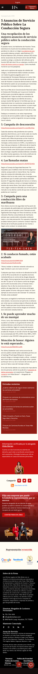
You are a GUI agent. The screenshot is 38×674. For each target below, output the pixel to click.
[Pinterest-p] (23, 627)
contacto (4, 374)
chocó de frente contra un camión (12, 64)
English (17, 2)
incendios (29, 591)
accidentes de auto (17, 587)
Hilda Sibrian (7, 446)
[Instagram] (8, 627)
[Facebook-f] (4, 627)
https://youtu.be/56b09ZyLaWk (11, 347)
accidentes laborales (14, 589)
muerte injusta (14, 595)
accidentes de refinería (19, 591)
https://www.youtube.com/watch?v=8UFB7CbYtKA (18, 164)
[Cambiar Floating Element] (31, 665)
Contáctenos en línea (14, 515)
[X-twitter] (13, 627)
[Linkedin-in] (18, 627)
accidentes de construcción (11, 593)
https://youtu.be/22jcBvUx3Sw (11, 263)
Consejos (4, 16)
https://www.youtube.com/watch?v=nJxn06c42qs (17, 128)
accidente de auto (28, 51)
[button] (2, 7)
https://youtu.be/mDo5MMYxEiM (12, 261)
